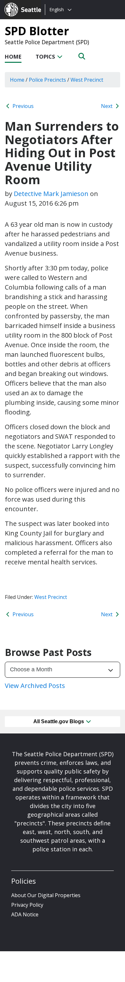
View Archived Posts (35, 685)
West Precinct (50, 597)
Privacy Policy (27, 904)
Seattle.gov (18, 3)
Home (13, 56)
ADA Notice (24, 914)
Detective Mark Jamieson (51, 193)
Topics (46, 56)
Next (107, 106)
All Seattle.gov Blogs (59, 721)
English (56, 9)
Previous (22, 106)
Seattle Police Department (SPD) (47, 42)
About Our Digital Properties (45, 895)
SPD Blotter (37, 30)
